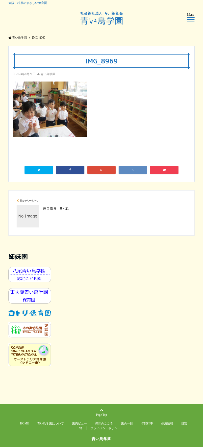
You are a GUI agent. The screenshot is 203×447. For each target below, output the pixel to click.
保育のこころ (104, 423)
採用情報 (167, 423)
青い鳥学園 (48, 74)
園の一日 (127, 423)
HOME (24, 423)
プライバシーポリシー (105, 428)
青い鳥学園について (50, 423)
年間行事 (147, 423)
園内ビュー (79, 423)
